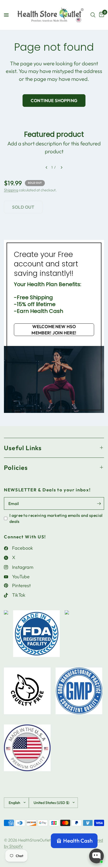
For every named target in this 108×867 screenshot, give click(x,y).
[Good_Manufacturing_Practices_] (79, 693)
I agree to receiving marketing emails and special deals (55, 518)
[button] (54, 329)
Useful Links (23, 448)
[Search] (93, 15)
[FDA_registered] (36, 636)
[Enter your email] (99, 503)
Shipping (11, 190)
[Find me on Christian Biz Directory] (6, 636)
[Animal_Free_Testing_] (27, 693)
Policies (16, 467)
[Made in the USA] (27, 750)
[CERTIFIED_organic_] (67, 636)
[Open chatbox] (96, 856)
